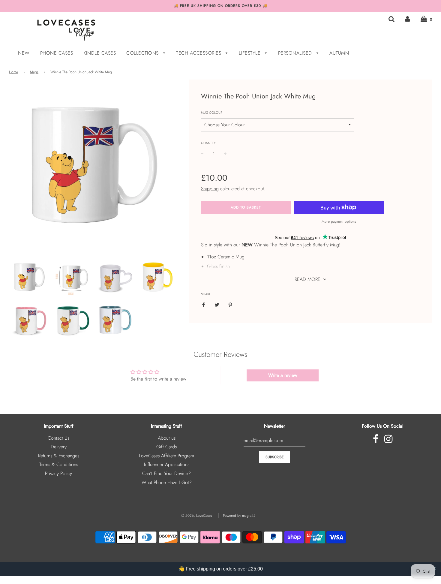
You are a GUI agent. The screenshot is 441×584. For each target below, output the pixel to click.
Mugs (34, 72)
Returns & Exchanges (58, 455)
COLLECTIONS (143, 53)
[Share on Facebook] (205, 304)
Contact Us (58, 438)
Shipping (210, 188)
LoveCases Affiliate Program (166, 455)
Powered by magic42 (239, 515)
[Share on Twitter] (217, 304)
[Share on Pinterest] (230, 304)
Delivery (59, 446)
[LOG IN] (407, 19)
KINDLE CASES (99, 53)
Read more (308, 279)
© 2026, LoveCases (196, 515)
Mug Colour (211, 112)
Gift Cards (166, 446)
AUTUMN (339, 53)
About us (167, 438)
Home (13, 72)
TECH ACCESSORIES (199, 53)
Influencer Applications (166, 464)
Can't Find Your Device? (166, 473)
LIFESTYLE (250, 53)
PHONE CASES (56, 53)
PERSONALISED (296, 53)
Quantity (208, 142)
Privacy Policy (58, 473)
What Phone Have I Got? (167, 482)
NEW (24, 53)
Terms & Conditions (58, 464)
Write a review (282, 375)
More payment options (339, 221)
